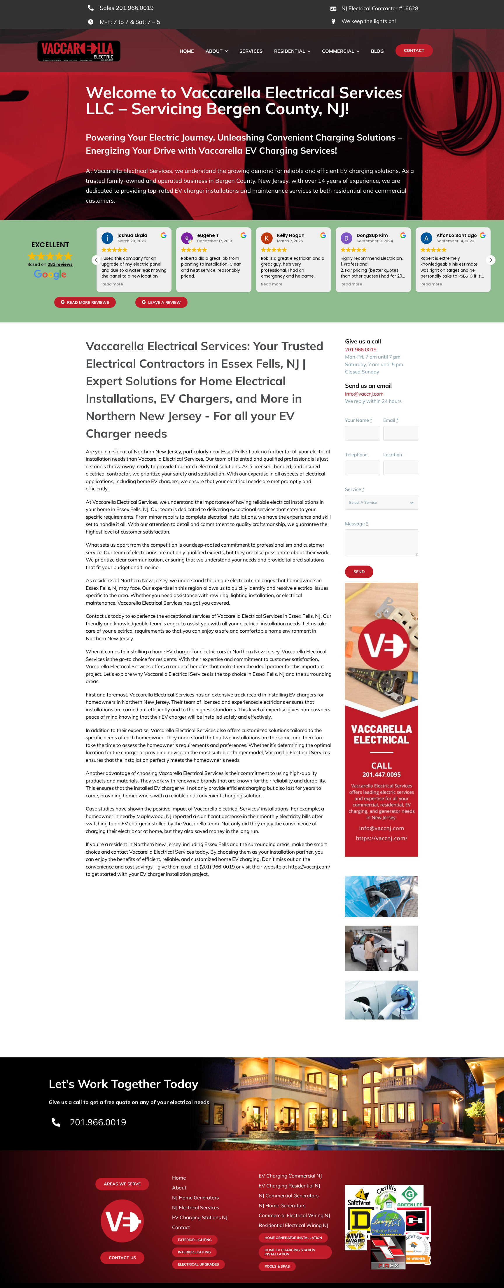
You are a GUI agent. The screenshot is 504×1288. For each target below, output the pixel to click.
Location (392, 454)
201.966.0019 (361, 349)
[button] (490, 260)
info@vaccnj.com (364, 394)
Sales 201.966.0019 (127, 7)
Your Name (358, 420)
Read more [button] (112, 284)
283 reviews (60, 264)
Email (390, 420)
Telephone (356, 454)
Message (356, 524)
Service (354, 489)
